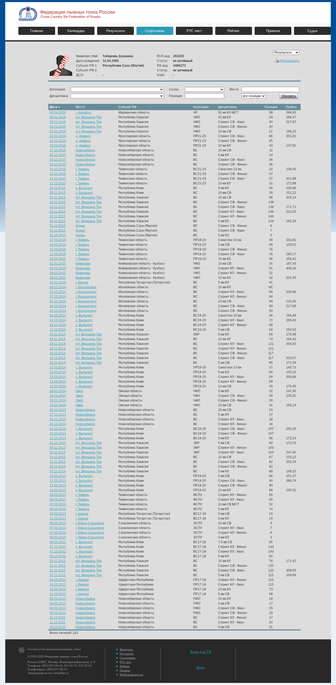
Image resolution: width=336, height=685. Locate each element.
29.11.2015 (58, 188)
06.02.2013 (58, 537)
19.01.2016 (58, 145)
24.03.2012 (58, 580)
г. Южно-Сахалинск (90, 523)
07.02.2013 (58, 528)
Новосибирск (85, 150)
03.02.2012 (58, 608)
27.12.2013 (58, 414)
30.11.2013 (58, 447)
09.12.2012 (58, 542)
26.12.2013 (58, 419)
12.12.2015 (58, 183)
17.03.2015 (58, 240)
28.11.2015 (58, 193)
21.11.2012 (58, 566)
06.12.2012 (58, 556)
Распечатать (289, 61)
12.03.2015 (58, 249)
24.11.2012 (58, 561)
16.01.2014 (58, 396)
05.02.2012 (58, 599)
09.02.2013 (58, 523)
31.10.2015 (58, 235)
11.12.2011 (57, 617)
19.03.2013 (58, 476)
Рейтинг (233, 31)
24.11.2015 (58, 197)
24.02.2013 (58, 514)
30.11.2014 (58, 334)
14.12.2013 (58, 429)
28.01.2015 (58, 278)
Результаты (115, 31)
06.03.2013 (58, 509)
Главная (36, 31)
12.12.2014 (58, 329)
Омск (79, 391)
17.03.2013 (58, 481)
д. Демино (83, 136)
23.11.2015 (58, 202)
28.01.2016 (58, 122)
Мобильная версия (131, 674)
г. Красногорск (86, 287)
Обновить (288, 96)
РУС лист (194, 31)
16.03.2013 (58, 490)
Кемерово (83, 263)
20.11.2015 (58, 221)
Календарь (76, 31)
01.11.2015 (58, 226)
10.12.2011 (58, 627)
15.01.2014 (58, 405)
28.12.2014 (58, 287)
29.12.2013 (58, 410)
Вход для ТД (200, 652)
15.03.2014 (58, 372)
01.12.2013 (58, 443)
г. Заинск (82, 282)
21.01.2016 (58, 136)
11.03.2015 (58, 259)
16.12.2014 (58, 315)
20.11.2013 (58, 471)
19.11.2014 (58, 339)
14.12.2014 (58, 320)
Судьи (312, 31)
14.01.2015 (58, 282)
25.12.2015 (58, 155)
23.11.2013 (58, 462)
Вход (201, 668)
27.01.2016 (58, 131)
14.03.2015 (58, 245)
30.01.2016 (58, 117)
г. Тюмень (82, 169)
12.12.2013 (58, 438)
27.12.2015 (58, 150)
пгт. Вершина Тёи (89, 117)
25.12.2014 (58, 301)
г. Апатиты (83, 112)
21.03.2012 (58, 594)
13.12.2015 (58, 174)
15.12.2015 (58, 169)
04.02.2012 (58, 603)
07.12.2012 (58, 547)
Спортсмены (155, 31)
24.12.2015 (58, 160)
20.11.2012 (58, 575)
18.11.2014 (58, 344)
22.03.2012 (58, 589)
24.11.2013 (58, 457)
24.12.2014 (58, 306)
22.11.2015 (58, 211)
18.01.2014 (58, 391)
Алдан (80, 226)
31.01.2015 (58, 263)
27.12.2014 (58, 292)
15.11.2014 (58, 363)
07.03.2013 (58, 504)
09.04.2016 (58, 112)
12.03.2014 (58, 386)
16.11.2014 (58, 353)
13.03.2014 (58, 377)
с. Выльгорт (84, 188)
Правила (273, 31)
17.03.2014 (58, 367)
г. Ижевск (82, 580)
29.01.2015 (58, 268)
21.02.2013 (58, 518)
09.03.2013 (58, 495)
